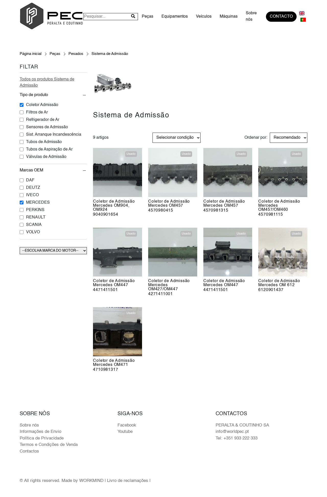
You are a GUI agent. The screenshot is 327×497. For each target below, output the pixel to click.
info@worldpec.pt (232, 432)
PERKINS (35, 210)
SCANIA (34, 225)
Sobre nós (251, 16)
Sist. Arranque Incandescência (53, 135)
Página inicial (30, 54)
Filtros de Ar (37, 112)
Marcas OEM (31, 170)
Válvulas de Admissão (46, 157)
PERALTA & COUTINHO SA (242, 425)
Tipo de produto (34, 95)
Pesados (75, 54)
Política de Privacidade (42, 438)
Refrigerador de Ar (42, 120)
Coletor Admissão (42, 105)
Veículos (204, 17)
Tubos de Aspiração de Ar (49, 149)
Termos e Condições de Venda (49, 445)
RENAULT (35, 217)
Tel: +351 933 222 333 (237, 438)
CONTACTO (281, 17)
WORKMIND (91, 481)
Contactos (29, 451)
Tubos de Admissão (44, 142)
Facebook (127, 425)
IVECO (32, 195)
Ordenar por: (255, 138)
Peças (147, 17)
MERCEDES (38, 203)
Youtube (125, 432)
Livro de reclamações (127, 481)
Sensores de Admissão (47, 127)
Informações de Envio (40, 432)
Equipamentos (174, 17)
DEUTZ (33, 188)
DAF (30, 180)
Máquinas (229, 17)
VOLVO (33, 232)
